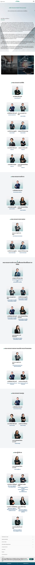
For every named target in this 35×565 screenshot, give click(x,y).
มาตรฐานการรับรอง (4, 546)
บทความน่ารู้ (3, 549)
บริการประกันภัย (4, 541)
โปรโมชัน (3, 551)
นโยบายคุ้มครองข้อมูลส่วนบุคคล (6, 544)
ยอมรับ (31, 559)
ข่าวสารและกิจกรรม (4, 554)
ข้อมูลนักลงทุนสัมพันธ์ (5, 539)
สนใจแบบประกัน (25, 563)
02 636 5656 (3, 1)
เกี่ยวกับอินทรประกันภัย (5, 536)
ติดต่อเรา (3, 557)
